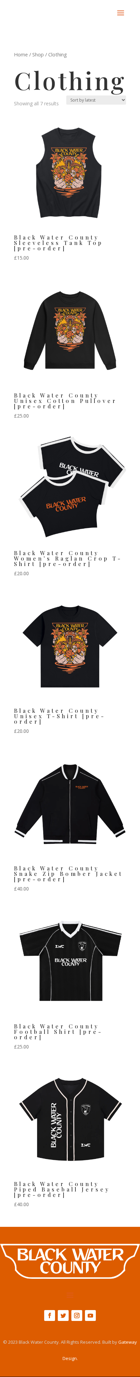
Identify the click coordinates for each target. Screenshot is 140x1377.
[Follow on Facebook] (49, 1315)
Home (21, 54)
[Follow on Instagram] (76, 1315)
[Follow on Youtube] (90, 1315)
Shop (38, 54)
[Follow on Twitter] (63, 1315)
